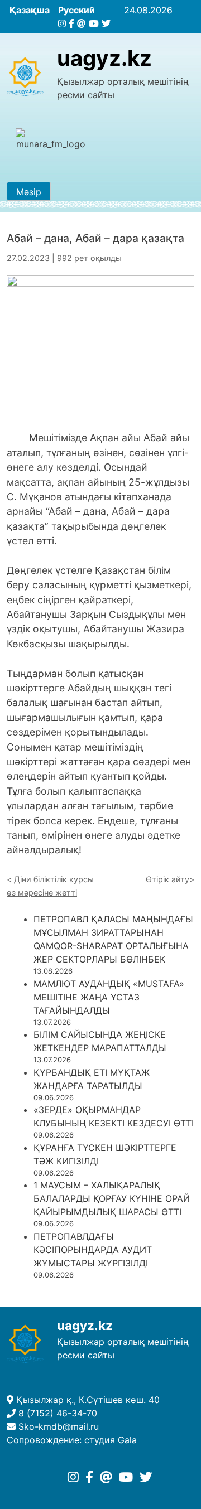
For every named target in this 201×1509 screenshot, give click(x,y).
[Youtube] (94, 23)
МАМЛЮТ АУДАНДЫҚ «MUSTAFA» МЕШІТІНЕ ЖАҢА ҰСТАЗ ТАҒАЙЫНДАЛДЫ (109, 997)
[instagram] (62, 23)
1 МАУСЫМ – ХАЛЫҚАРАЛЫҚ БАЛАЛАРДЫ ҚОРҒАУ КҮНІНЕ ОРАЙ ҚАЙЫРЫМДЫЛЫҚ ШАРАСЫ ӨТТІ (112, 1198)
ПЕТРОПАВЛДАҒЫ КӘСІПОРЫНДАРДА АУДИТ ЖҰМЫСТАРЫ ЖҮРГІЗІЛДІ (93, 1250)
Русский (76, 10)
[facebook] (71, 23)
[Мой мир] (81, 23)
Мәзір (28, 191)
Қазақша (29, 10)
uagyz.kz (104, 58)
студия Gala (110, 1439)
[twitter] (106, 23)
